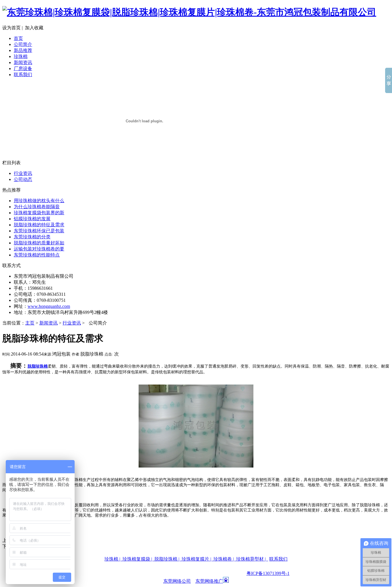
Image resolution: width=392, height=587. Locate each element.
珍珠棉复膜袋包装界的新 (39, 212)
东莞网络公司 (177, 581)
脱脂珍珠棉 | (168, 559)
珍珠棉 (21, 56)
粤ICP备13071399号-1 (268, 573)
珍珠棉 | (113, 559)
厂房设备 (23, 68)
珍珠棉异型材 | (252, 559)
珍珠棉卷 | (225, 559)
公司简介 (23, 44)
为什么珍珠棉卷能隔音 (37, 206)
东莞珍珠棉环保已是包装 (39, 230)
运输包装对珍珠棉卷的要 (39, 248)
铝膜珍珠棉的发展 (32, 218)
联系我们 (23, 74)
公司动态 (23, 179)
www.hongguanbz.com (49, 306)
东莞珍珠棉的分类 (32, 236)
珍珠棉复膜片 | (198, 559)
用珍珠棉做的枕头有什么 (39, 200)
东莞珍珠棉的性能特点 (37, 254)
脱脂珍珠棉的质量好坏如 (39, 242)
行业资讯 (23, 173)
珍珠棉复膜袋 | (138, 559)
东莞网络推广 (209, 581)
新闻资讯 (23, 62)
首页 (18, 38)
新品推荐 (23, 50)
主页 (29, 322)
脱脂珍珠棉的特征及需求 (39, 224)
